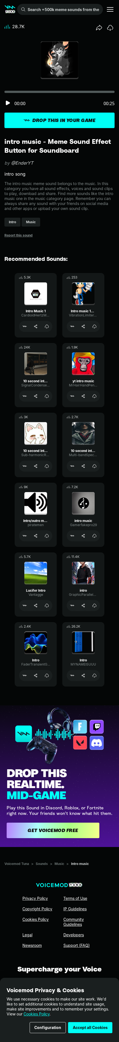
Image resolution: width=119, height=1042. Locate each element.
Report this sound (18, 235)
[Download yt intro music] (94, 396)
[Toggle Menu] (110, 9)
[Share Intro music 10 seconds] (83, 326)
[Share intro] (83, 605)
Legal (27, 934)
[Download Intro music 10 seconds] (94, 326)
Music (59, 864)
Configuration (47, 1027)
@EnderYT (22, 163)
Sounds (42, 864)
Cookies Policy (37, 1014)
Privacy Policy (35, 898)
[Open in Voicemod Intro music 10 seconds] (72, 326)
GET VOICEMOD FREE (53, 830)
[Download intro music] (94, 535)
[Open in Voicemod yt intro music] (72, 396)
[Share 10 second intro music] (35, 396)
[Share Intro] (35, 675)
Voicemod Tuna (16, 864)
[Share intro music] (83, 535)
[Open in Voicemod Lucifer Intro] (24, 605)
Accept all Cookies (90, 1027)
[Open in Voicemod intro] (72, 605)
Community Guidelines (73, 922)
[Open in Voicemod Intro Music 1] (24, 326)
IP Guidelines (75, 908)
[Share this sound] (99, 27)
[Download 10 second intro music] (46, 396)
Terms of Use (75, 898)
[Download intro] (94, 605)
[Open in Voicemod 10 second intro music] (24, 396)
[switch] (7, 103)
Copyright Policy (37, 908)
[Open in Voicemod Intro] (24, 675)
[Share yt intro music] (83, 396)
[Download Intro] (46, 675)
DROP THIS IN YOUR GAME (63, 120)
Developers (73, 934)
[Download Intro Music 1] (46, 326)
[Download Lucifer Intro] (46, 605)
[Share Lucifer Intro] (35, 605)
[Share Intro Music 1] (35, 326)
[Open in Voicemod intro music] (72, 535)
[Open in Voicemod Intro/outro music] (24, 535)
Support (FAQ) (76, 945)
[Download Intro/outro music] (46, 535)
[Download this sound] (110, 27)
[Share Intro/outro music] (35, 535)
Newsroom (32, 945)
